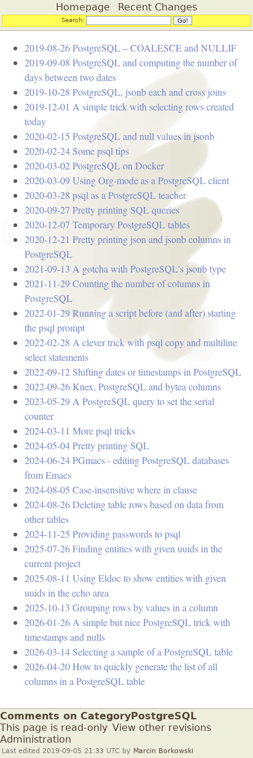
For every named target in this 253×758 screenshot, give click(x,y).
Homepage (83, 7)
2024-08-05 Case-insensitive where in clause (111, 489)
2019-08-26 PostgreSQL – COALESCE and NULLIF (130, 47)
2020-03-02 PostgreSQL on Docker (94, 165)
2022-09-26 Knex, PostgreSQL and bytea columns (123, 386)
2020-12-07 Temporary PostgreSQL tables (107, 224)
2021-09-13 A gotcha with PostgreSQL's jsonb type (125, 268)
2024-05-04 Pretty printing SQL (87, 445)
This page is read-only (53, 727)
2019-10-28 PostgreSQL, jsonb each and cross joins (125, 91)
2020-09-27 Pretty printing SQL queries (102, 209)
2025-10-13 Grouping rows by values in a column (121, 607)
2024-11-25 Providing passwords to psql (103, 533)
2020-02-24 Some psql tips (77, 150)
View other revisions (161, 727)
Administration (35, 739)
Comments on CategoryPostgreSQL (98, 716)
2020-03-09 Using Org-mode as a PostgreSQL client (127, 180)
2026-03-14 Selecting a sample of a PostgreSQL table (129, 651)
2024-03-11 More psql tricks (80, 430)
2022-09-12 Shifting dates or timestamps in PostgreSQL (133, 371)
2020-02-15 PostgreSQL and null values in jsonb (119, 136)
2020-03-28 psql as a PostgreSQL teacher (105, 194)
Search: (72, 19)
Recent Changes (157, 7)
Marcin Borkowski (163, 751)
